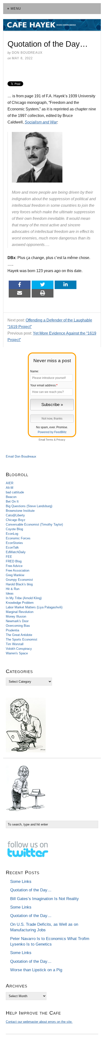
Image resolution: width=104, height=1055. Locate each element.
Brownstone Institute (20, 510)
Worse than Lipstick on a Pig (36, 970)
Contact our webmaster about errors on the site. (39, 1022)
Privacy (60, 439)
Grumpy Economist (19, 579)
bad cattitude (15, 492)
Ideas (10, 593)
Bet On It (12, 501)
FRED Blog (14, 561)
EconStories (14, 543)
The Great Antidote (19, 635)
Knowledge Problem (20, 602)
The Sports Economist (21, 639)
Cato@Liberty (15, 515)
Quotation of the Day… (31, 890)
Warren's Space (17, 653)
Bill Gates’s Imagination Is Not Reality (44, 898)
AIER (9, 483)
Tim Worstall (14, 644)
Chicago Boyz (15, 520)
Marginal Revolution (19, 612)
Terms (49, 439)
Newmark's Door (17, 621)
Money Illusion (16, 616)
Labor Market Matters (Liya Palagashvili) (34, 607)
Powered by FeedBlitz (52, 432)
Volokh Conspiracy (19, 648)
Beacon (11, 497)
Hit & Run (12, 589)
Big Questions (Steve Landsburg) (29, 506)
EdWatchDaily (16, 552)
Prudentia (12, 630)
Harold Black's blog (19, 584)
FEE (9, 556)
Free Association (17, 570)
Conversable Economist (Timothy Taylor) (34, 524)
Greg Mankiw (15, 575)
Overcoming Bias (18, 625)
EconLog (12, 533)
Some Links (20, 881)
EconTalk (12, 547)
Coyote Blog (14, 529)
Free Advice (14, 566)
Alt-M (9, 487)
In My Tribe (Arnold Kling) (24, 598)
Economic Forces (18, 538)
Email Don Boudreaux (21, 456)
